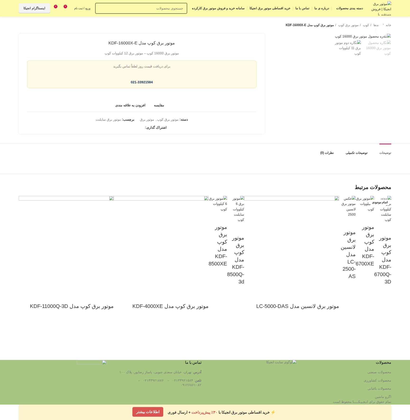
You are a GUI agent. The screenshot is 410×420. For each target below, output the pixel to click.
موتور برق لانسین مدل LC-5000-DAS (297, 306)
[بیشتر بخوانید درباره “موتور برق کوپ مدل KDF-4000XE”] (203, 333)
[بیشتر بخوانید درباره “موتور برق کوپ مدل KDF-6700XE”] (368, 290)
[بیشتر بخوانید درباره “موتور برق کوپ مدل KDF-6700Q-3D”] (385, 308)
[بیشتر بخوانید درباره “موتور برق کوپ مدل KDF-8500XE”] (221, 290)
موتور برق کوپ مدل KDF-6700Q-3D (382, 260)
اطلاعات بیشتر (147, 412)
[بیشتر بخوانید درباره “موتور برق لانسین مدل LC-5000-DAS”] (333, 333)
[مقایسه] (385, 228)
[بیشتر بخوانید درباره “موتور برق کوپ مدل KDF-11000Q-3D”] (108, 333)
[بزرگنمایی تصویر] (382, 31)
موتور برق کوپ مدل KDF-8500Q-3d (235, 260)
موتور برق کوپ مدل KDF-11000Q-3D (72, 306)
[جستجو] (100, 8)
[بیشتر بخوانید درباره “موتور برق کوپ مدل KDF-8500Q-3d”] (238, 308)
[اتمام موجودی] (161, 243)
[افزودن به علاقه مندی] (385, 296)
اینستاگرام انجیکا (34, 8)
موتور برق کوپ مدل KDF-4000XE (170, 306)
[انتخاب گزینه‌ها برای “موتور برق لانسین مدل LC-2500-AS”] (350, 303)
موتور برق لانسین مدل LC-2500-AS (348, 254)
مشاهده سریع (385, 320)
